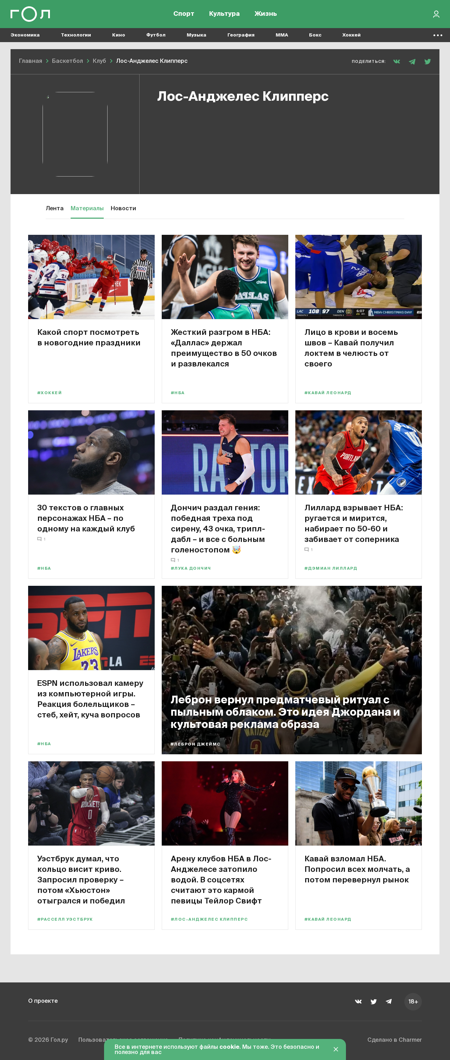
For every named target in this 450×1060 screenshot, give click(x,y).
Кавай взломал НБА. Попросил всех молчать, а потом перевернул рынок (357, 869)
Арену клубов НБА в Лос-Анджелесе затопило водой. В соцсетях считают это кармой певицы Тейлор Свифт (221, 879)
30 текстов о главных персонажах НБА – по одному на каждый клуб (86, 518)
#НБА (178, 393)
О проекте (43, 1001)
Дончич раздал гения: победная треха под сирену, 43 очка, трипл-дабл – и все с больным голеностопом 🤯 (218, 528)
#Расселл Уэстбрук (65, 919)
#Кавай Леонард (328, 393)
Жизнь (266, 14)
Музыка (196, 35)
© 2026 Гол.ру (48, 1040)
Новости (123, 209)
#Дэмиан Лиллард (330, 568)
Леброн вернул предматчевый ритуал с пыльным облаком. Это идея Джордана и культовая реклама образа (285, 712)
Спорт (183, 14)
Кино (118, 35)
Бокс (315, 35)
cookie (229, 1047)
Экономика (25, 35)
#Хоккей (49, 393)
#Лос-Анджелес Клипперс (209, 919)
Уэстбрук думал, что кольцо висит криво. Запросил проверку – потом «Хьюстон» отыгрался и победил (81, 879)
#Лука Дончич (191, 568)
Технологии (76, 35)
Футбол (156, 35)
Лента (55, 209)
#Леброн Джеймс (196, 744)
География (241, 35)
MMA (282, 35)
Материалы (87, 209)
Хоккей (351, 35)
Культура (224, 14)
